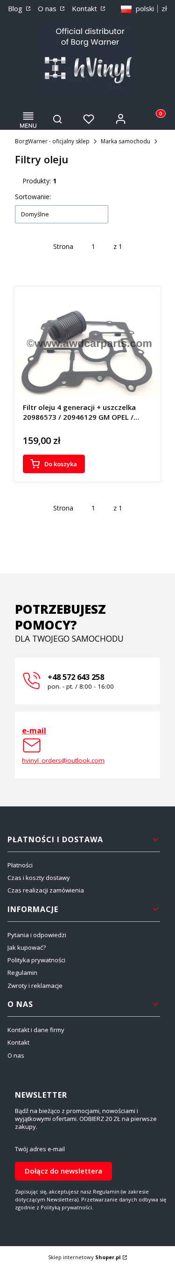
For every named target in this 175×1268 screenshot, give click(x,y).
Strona (63, 246)
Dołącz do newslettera (63, 1170)
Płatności (20, 865)
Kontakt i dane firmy (35, 1030)
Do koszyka (60, 464)
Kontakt (85, 8)
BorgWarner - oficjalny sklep (52, 141)
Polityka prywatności (36, 960)
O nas (48, 8)
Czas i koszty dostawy (38, 877)
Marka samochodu (125, 141)
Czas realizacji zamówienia (45, 890)
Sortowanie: (33, 196)
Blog (16, 8)
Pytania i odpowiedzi (36, 935)
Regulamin (22, 972)
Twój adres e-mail (40, 1149)
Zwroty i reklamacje (35, 985)
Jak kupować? (26, 947)
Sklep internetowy (84, 1257)
